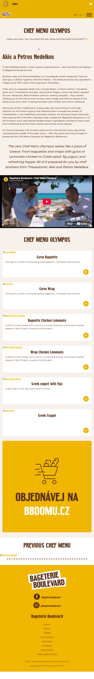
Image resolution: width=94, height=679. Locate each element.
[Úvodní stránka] (15, 14)
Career (47, 624)
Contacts (47, 645)
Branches (47, 641)
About (47, 628)
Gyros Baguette (47, 257)
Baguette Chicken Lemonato (47, 320)
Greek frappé (47, 415)
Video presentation (47, 654)
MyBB (47, 633)
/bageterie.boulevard (50, 597)
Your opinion (47, 637)
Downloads (47, 650)
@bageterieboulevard (51, 605)
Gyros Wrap (47, 288)
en (75, 14)
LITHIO (61, 666)
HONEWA (44, 666)
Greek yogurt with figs (47, 383)
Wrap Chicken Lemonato (47, 352)
